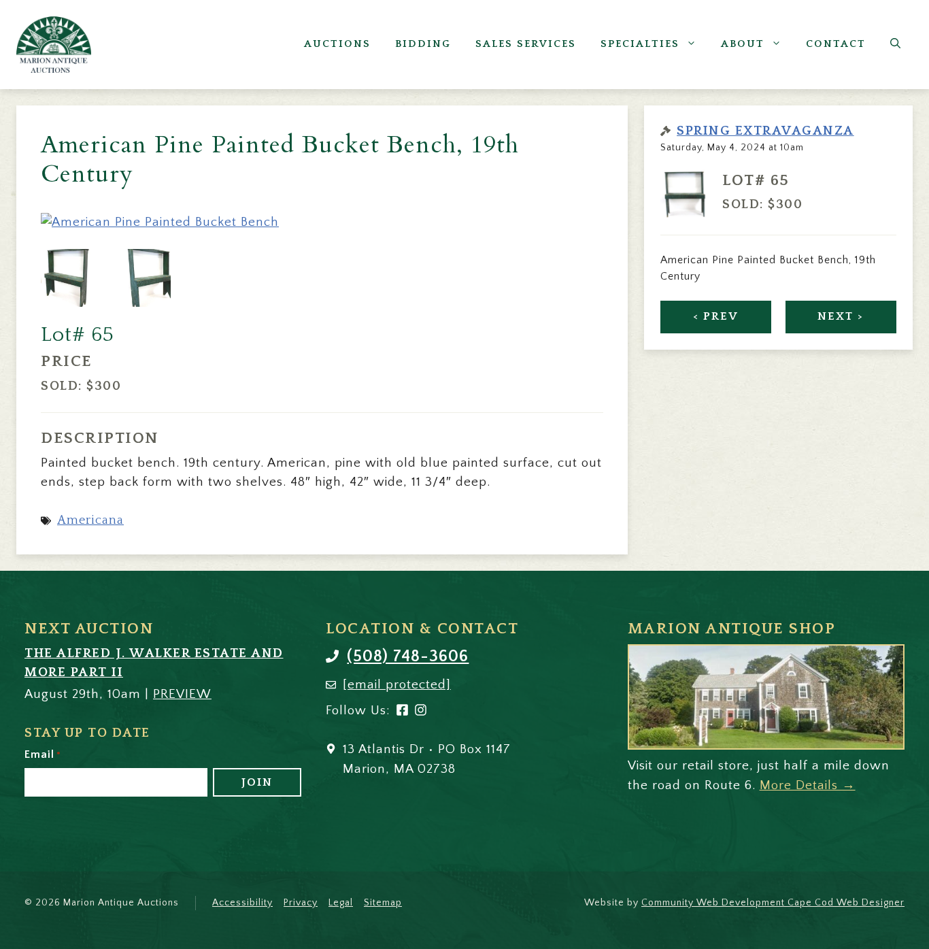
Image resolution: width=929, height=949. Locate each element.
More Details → (808, 785)
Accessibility (242, 902)
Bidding (423, 44)
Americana (90, 520)
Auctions (337, 44)
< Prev (716, 316)
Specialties (640, 44)
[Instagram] (420, 712)
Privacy (301, 902)
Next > (840, 316)
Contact (836, 44)
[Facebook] (402, 712)
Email (42, 754)
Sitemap (383, 902)
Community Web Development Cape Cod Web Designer (773, 902)
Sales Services (525, 44)
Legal (340, 902)
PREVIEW (182, 694)
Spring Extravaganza (765, 131)
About (742, 44)
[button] (895, 44)
